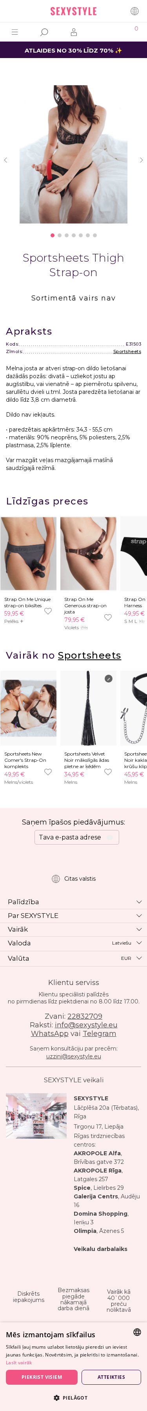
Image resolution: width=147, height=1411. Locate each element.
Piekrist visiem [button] (42, 1377)
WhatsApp (50, 1033)
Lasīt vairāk (19, 1362)
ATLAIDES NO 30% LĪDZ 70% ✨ (73, 50)
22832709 (84, 1016)
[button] (73, 1397)
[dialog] (73, 1366)
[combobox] (137, 1332)
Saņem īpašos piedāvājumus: (73, 822)
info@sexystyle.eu (86, 1025)
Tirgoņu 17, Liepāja (98, 1126)
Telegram (99, 1033)
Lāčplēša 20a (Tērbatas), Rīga (106, 1112)
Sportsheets (127, 351)
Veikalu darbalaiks (100, 1249)
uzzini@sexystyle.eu (73, 1056)
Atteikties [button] (111, 1377)
